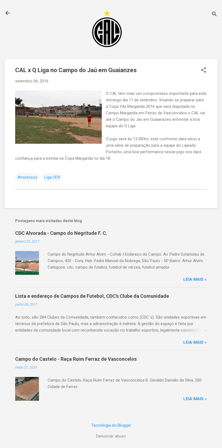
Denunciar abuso (111, 436)
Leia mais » (195, 279)
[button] (203, 70)
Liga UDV (52, 177)
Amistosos (27, 177)
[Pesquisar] (214, 14)
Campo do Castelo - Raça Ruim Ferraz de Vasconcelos (76, 359)
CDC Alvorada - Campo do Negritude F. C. (61, 233)
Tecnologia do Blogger (111, 425)
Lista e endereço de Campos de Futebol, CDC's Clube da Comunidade (92, 296)
